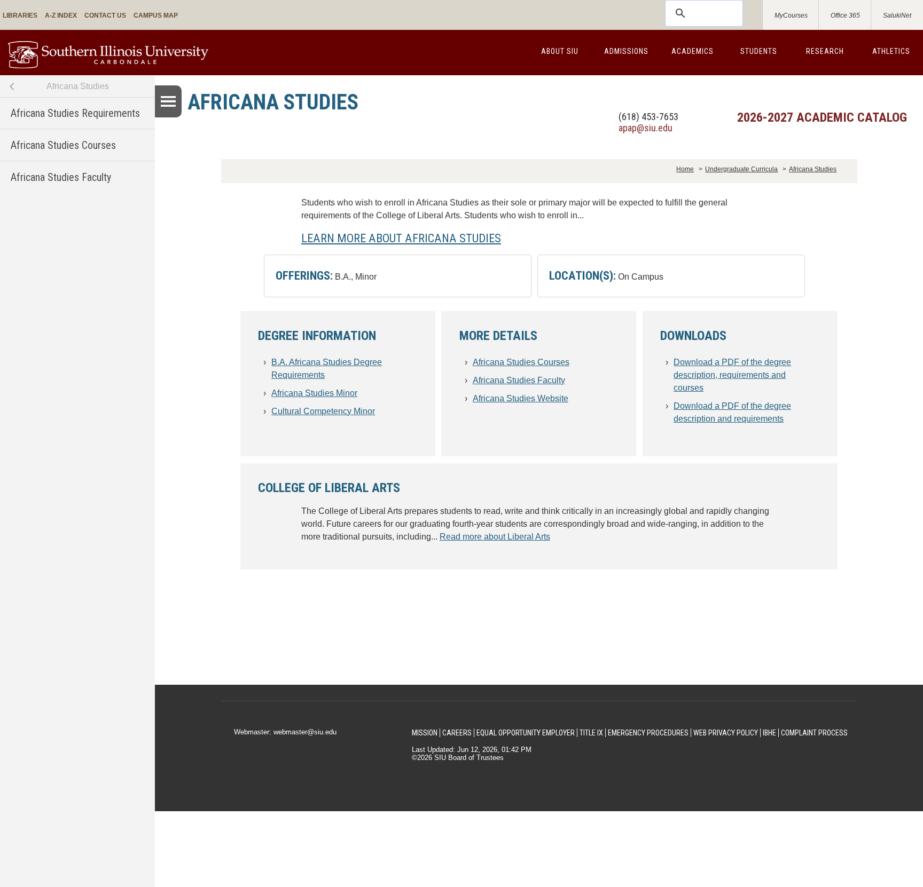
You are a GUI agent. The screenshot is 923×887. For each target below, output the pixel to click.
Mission (424, 732)
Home (685, 169)
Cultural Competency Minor (323, 411)
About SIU (559, 51)
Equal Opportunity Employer (525, 732)
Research (825, 51)
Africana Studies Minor (314, 393)
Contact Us (105, 15)
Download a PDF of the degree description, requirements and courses (732, 375)
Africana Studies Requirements (75, 113)
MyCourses (791, 15)
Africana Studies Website (520, 398)
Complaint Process (814, 732)
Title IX (591, 732)
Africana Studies (77, 86)
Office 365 (845, 15)
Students (758, 51)
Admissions (626, 51)
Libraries (20, 15)
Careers (457, 732)
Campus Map (156, 15)
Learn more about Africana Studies (401, 238)
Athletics (891, 51)
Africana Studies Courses (63, 145)
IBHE (769, 732)
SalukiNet (897, 15)
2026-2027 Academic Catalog (822, 117)
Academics (692, 51)
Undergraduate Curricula (741, 169)
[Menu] (168, 101)
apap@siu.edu (645, 127)
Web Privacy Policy (725, 732)
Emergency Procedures (648, 732)
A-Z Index (61, 15)
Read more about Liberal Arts (495, 536)
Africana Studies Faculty (61, 177)
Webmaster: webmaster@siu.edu (285, 732)
